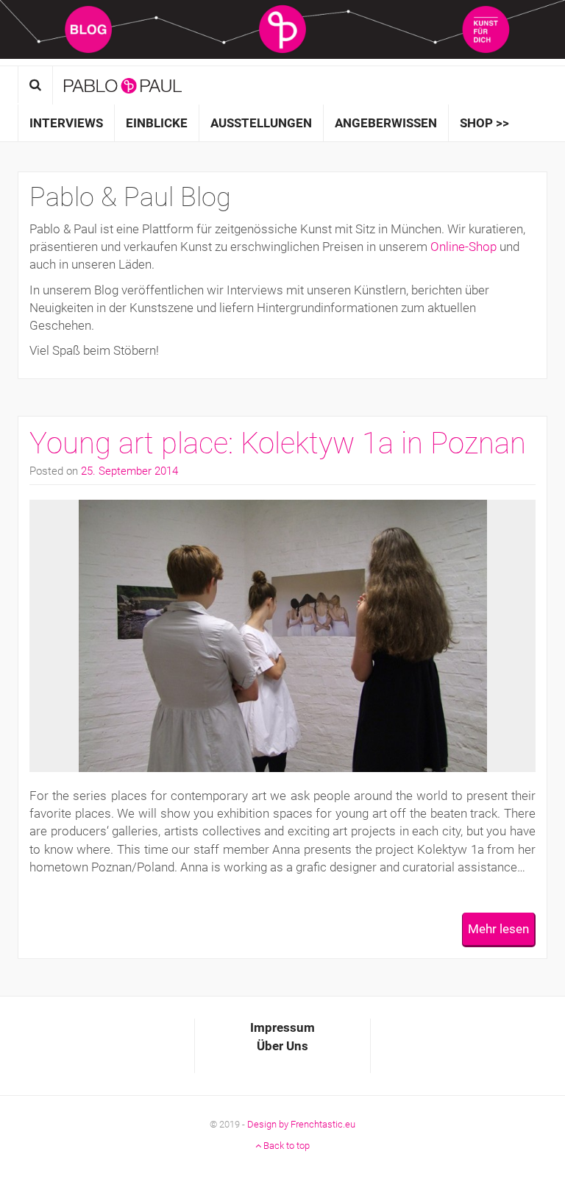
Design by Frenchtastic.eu (301, 1124)
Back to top (285, 1145)
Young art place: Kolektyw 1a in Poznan (277, 443)
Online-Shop (463, 246)
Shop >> (484, 123)
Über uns (282, 1045)
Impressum (282, 1027)
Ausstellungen (261, 123)
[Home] (122, 85)
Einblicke (157, 123)
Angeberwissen (386, 123)
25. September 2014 (129, 471)
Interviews (66, 123)
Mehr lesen (498, 928)
